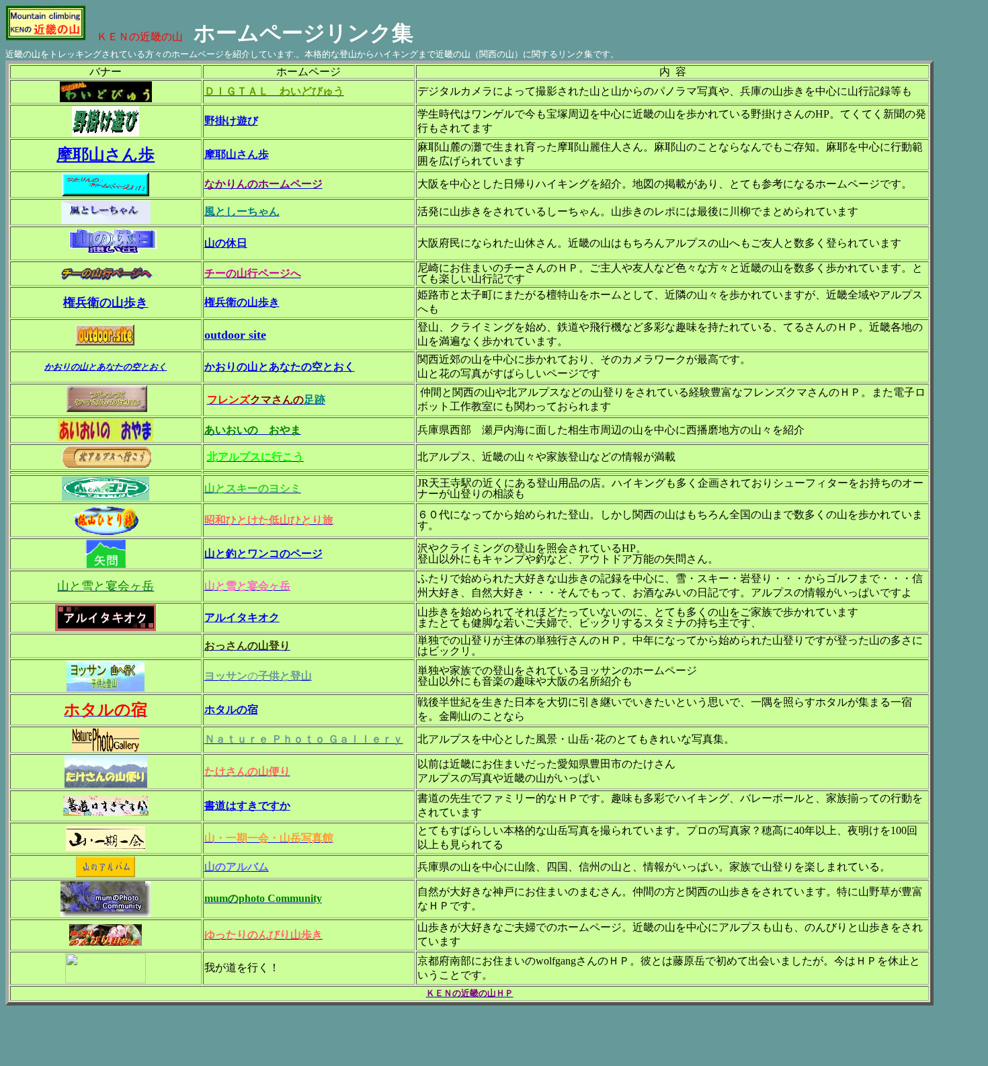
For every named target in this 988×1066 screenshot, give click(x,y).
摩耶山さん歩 (105, 154)
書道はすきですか (247, 805)
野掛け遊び (231, 120)
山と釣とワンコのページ (263, 553)
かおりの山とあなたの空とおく (279, 366)
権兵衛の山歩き (105, 302)
